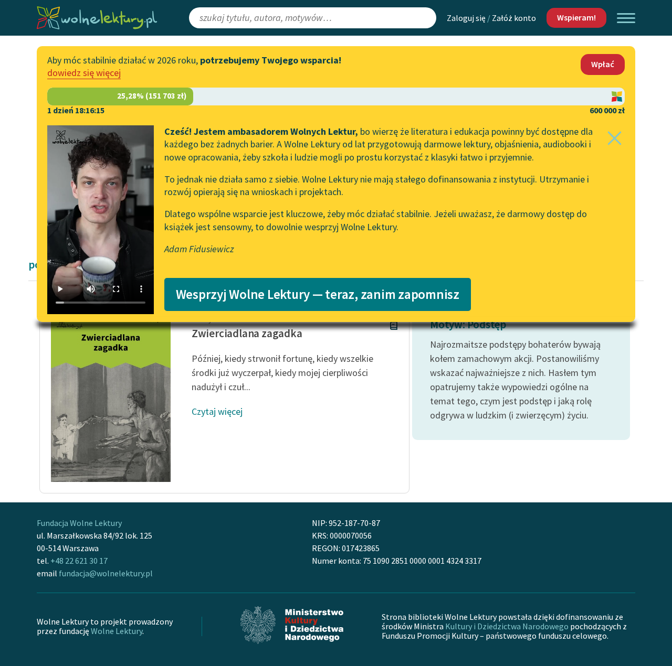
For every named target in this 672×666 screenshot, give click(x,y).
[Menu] (626, 18)
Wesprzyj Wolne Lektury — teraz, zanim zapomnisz (317, 294)
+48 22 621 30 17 (79, 560)
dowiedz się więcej (84, 73)
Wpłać (602, 64)
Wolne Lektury (116, 631)
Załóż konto (514, 18)
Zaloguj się (466, 18)
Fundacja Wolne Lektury (79, 523)
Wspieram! (576, 17)
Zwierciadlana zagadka (247, 333)
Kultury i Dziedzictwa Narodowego (507, 626)
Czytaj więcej (217, 411)
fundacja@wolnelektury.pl (106, 573)
